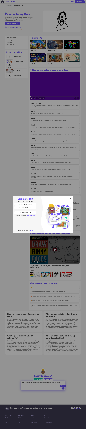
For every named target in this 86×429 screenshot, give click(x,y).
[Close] (71, 199)
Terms (28, 215)
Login (31, 230)
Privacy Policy (32, 215)
